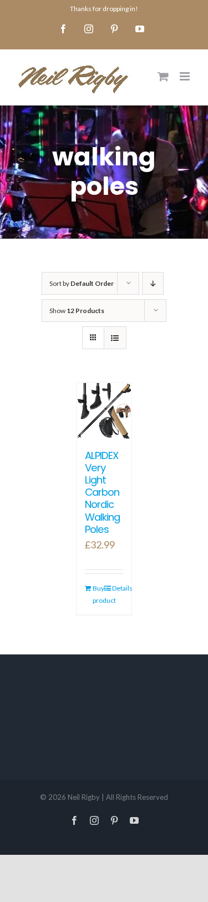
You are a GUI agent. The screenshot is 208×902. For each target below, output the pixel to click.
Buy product (98, 594)
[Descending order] (153, 283)
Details (117, 588)
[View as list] (115, 338)
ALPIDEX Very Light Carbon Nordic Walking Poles (102, 492)
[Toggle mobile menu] (185, 76)
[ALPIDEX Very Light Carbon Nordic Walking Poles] (104, 411)
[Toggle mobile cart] (163, 76)
